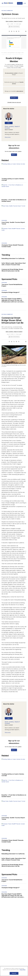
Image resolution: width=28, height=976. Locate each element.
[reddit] (16, 31)
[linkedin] (11, 31)
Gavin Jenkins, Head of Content (14, 21)
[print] (25, 31)
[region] (14, 971)
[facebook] (9, 31)
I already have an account (14, 102)
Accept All (14, 973)
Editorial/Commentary (7, 10)
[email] (18, 31)
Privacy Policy (22, 969)
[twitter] (14, 31)
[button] (3, 3)
